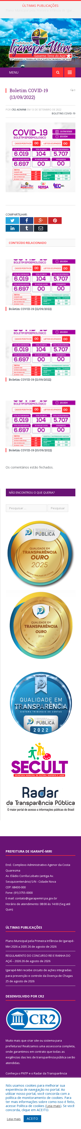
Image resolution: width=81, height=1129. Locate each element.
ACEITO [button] (32, 1118)
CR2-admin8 (18, 109)
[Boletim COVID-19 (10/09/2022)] (40, 424)
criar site (33, 1040)
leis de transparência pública (46, 1057)
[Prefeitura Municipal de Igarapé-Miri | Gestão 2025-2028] (40, 43)
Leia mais (53, 1106)
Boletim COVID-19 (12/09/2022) (30, 309)
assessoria (53, 1046)
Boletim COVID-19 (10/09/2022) (30, 450)
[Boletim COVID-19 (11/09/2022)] (40, 353)
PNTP (24, 1073)
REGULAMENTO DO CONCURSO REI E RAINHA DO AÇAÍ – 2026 (42, 10)
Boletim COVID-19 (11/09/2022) (30, 379)
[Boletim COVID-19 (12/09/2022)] (40, 282)
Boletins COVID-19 (63, 113)
